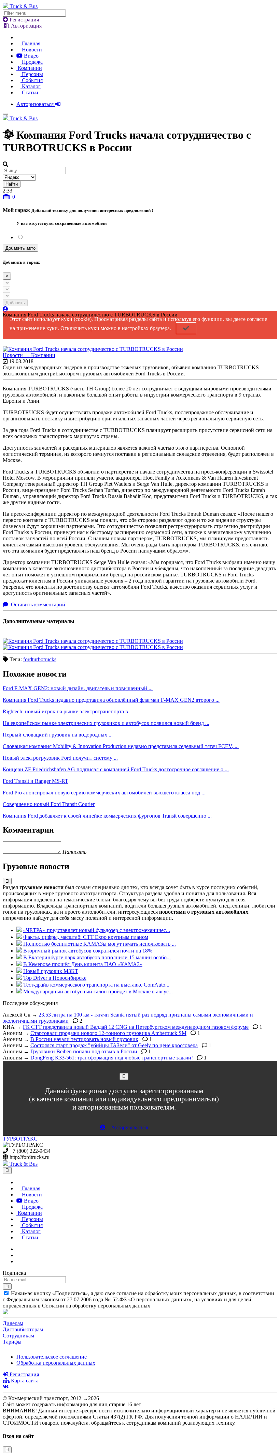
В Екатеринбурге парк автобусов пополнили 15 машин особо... (97, 957)
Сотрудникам (18, 1335)
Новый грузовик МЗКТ (50, 971)
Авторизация (26, 26)
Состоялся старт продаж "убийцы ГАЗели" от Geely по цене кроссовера (114, 1045)
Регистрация (23, 19)
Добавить (15, 302)
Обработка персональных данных (55, 1363)
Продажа (31, 62)
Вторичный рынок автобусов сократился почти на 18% (87, 951)
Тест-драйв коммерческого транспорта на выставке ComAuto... (96, 985)
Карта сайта (24, 1380)
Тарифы (12, 1342)
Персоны (31, 74)
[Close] (124, 1076)
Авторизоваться (35, 104)
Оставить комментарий (37, 604)
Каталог (30, 86)
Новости (31, 49)
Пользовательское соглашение (51, 1357)
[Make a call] (18, 1261)
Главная (30, 43)
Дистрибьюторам (23, 1329)
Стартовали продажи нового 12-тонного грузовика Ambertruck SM (108, 1033)
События (31, 80)
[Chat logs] (18, 1249)
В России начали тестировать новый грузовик (84, 1039)
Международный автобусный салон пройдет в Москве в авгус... (98, 991)
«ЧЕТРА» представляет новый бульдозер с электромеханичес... (96, 930)
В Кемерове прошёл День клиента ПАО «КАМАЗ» (82, 964)
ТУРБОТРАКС (20, 1139)
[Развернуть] (7, 881)
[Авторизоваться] (5, 309)
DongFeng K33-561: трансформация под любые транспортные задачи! (111, 1057)
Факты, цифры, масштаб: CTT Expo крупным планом (85, 937)
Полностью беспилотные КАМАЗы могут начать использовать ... (99, 944)
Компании (29, 68)
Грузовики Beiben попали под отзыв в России (83, 1051)
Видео (31, 56)
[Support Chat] (18, 1255)
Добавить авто (20, 248)
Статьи (29, 92)
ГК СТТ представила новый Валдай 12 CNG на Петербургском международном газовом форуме (136, 1027)
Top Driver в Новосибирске (54, 978)
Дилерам (13, 1323)
